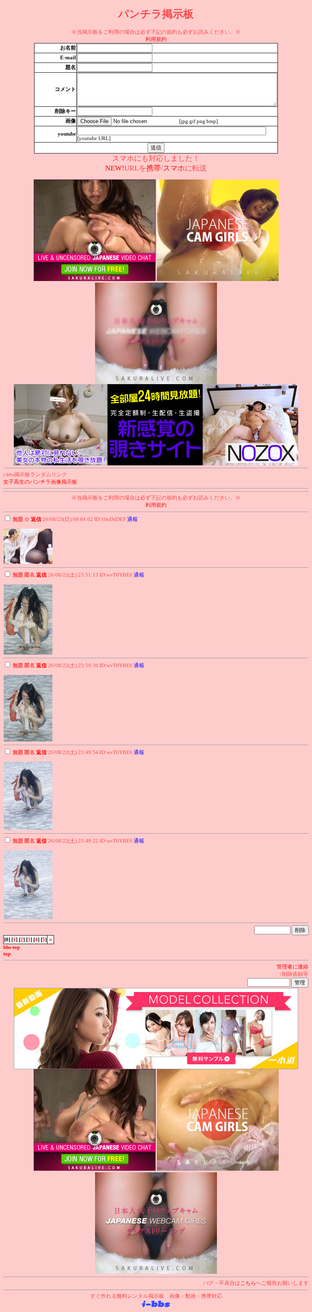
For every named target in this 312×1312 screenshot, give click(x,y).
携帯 (153, 168)
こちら (248, 1283)
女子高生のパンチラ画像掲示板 (40, 482)
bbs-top (11, 947)
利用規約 (156, 39)
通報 (132, 519)
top (7, 954)
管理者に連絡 (292, 967)
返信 (36, 519)
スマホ (174, 168)
